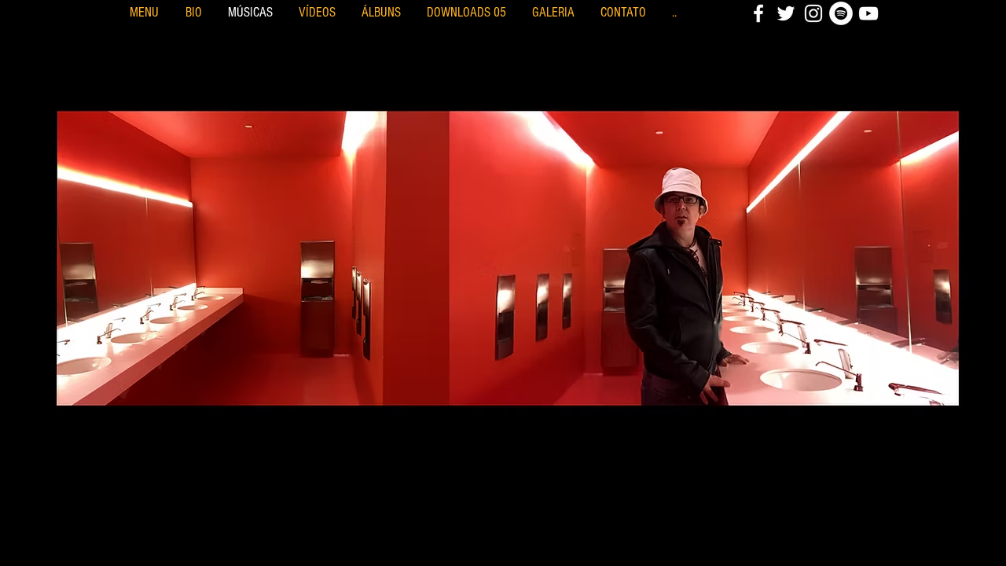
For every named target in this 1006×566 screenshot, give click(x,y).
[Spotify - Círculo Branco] (841, 13)
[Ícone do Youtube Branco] (868, 13)
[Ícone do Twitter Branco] (786, 13)
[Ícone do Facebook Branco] (758, 13)
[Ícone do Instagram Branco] (813, 13)
